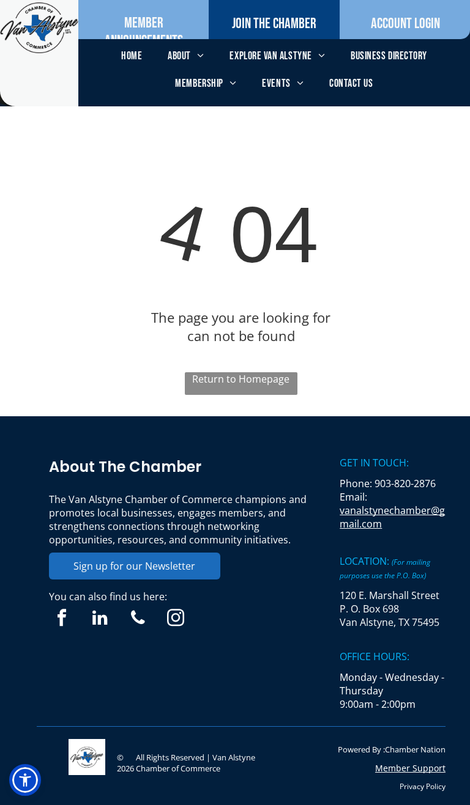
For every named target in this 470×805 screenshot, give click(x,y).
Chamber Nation (415, 749)
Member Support (410, 768)
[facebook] (62, 619)
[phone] (138, 619)
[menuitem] (131, 56)
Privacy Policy (423, 786)
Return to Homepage (240, 379)
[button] (25, 780)
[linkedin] (100, 619)
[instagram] (176, 619)
